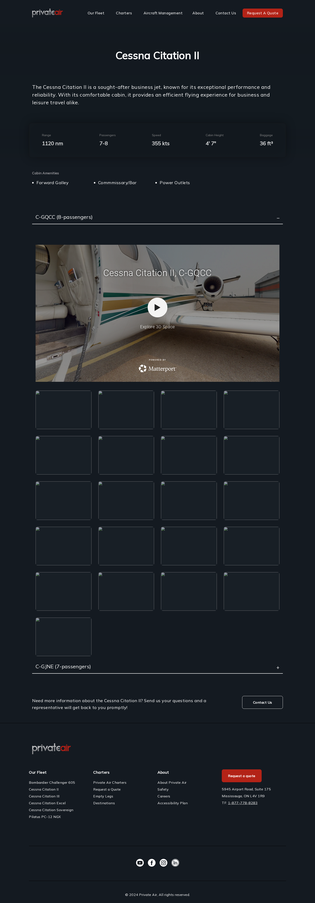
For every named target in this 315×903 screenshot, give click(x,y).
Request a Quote (107, 789)
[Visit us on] (140, 863)
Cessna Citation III (44, 796)
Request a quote (241, 776)
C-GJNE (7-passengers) (63, 666)
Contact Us (226, 13)
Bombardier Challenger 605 (52, 782)
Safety (163, 789)
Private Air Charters (109, 782)
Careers (164, 796)
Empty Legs (103, 796)
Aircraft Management (163, 13)
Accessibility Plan (173, 803)
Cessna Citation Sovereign (51, 810)
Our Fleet (96, 13)
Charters (124, 13)
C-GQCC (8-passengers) (64, 217)
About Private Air (172, 782)
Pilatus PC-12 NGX (45, 817)
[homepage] (47, 13)
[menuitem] (97, 13)
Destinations (104, 803)
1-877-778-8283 (243, 803)
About (198, 13)
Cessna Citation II (43, 789)
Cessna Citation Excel (47, 803)
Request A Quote (263, 13)
